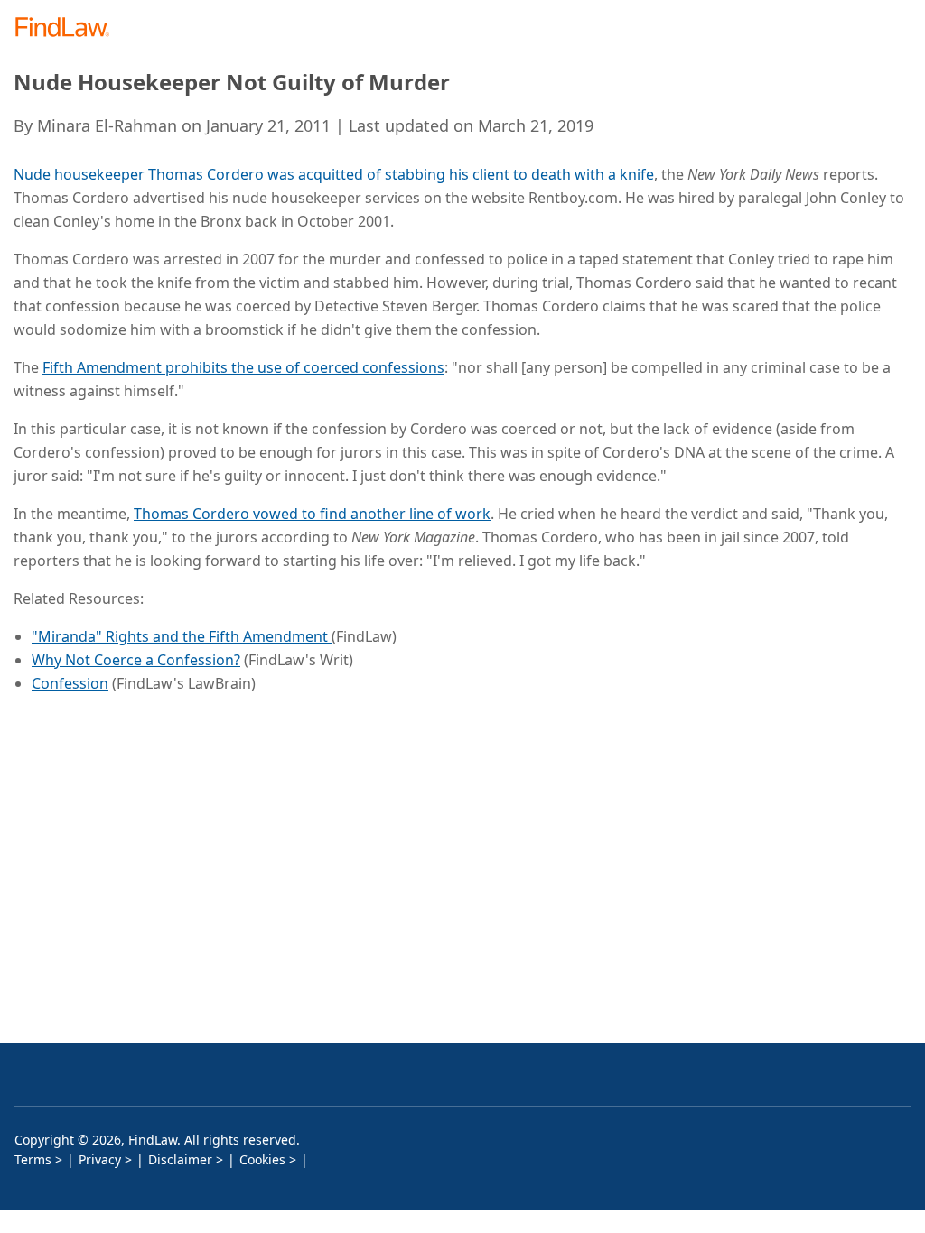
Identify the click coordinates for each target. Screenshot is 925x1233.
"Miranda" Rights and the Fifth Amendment (182, 636)
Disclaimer (180, 1159)
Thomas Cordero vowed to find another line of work (312, 514)
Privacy (100, 1159)
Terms (32, 1159)
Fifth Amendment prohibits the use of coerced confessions (243, 367)
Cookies (262, 1159)
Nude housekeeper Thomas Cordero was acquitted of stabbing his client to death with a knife (334, 174)
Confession (70, 683)
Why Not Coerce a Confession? (136, 660)
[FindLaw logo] (68, 28)
